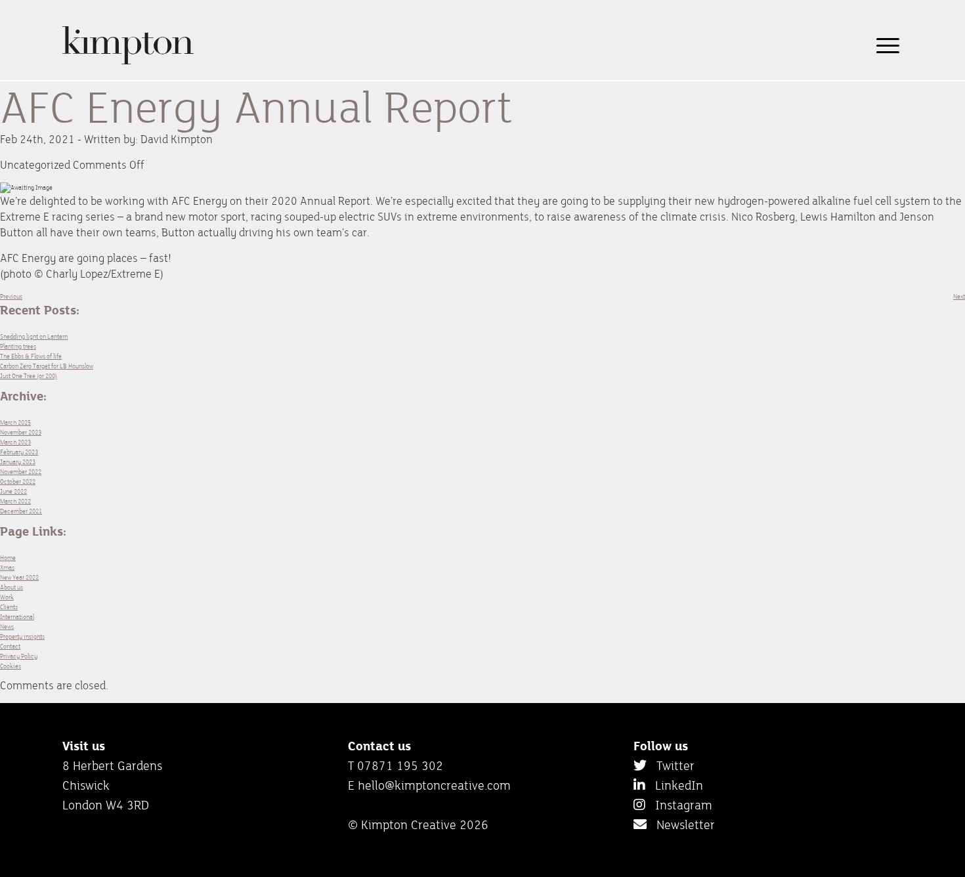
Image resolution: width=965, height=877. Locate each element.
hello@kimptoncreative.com (434, 785)
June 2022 (13, 491)
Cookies (10, 666)
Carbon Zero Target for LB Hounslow (46, 366)
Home (8, 557)
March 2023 (15, 442)
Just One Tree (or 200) (28, 376)
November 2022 (20, 471)
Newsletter (681, 824)
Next (959, 296)
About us (11, 587)
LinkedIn (674, 785)
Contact (10, 646)
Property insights (22, 636)
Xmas (7, 567)
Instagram (678, 805)
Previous (11, 296)
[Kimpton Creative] (128, 62)
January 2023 (17, 462)
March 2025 (15, 422)
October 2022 (17, 481)
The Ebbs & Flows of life (31, 356)
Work (7, 597)
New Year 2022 (19, 577)
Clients (9, 607)
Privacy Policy (18, 656)
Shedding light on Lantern (34, 336)
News (7, 626)
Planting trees (18, 346)
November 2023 (20, 432)
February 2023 (19, 452)
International (17, 616)
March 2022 (15, 501)
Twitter (671, 765)
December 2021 (21, 511)
